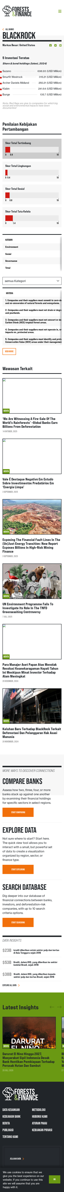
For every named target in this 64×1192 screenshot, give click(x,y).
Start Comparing (18, 812)
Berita (6, 1123)
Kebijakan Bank (11, 1116)
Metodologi (39, 1110)
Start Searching (18, 922)
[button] (50, 45)
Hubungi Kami (39, 1116)
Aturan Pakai (39, 1123)
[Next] (59, 1006)
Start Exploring (18, 869)
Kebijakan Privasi (42, 1130)
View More (9, 351)
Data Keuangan (11, 1110)
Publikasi (8, 1130)
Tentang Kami (10, 1137)
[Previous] (52, 1008)
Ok (55, 1179)
